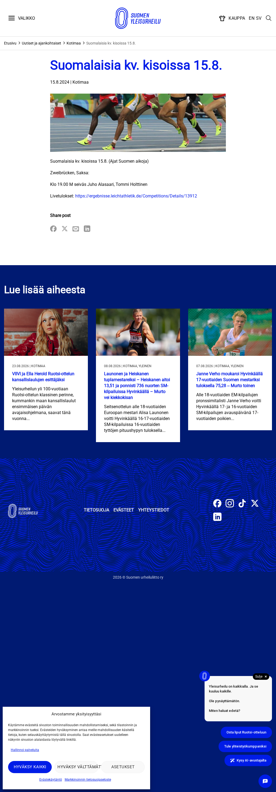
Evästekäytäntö (50, 779)
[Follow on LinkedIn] (217, 517)
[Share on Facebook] (53, 229)
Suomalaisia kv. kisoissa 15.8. (111, 43)
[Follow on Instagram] (230, 504)
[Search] (268, 18)
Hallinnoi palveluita (25, 750)
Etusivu (10, 43)
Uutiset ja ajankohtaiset (41, 43)
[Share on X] (64, 229)
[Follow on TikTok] (242, 504)
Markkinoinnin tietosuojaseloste (88, 779)
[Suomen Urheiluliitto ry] (138, 18)
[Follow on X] (255, 504)
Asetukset (123, 766)
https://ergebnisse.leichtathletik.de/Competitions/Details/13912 (136, 196)
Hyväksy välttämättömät (77, 766)
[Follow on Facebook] (217, 504)
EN (251, 18)
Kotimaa (74, 43)
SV (259, 18)
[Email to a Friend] (76, 229)
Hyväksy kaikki (30, 766)
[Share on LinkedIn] (87, 229)
